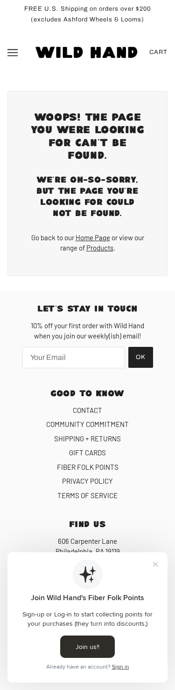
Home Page (93, 237)
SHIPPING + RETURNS (87, 438)
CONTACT (87, 410)
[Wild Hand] (87, 51)
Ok (141, 357)
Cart (158, 52)
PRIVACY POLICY (87, 481)
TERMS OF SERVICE (87, 495)
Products (99, 248)
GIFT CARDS (87, 452)
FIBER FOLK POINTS (88, 467)
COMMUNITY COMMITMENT (87, 424)
